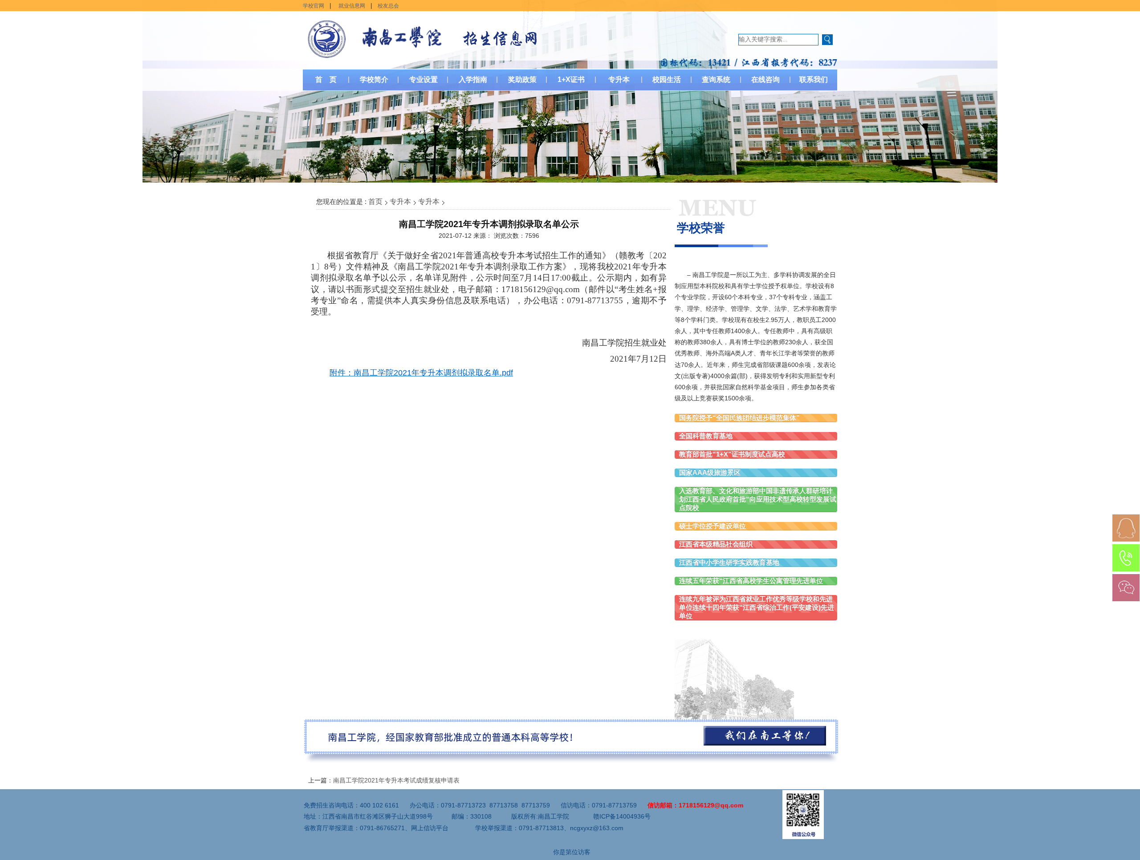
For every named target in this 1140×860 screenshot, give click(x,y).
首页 (375, 201)
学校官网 (313, 6)
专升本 (400, 201)
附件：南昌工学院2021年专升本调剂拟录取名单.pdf (421, 372)
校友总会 (388, 6)
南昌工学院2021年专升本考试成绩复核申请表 (396, 780)
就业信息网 (351, 6)
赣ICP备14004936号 (622, 816)
